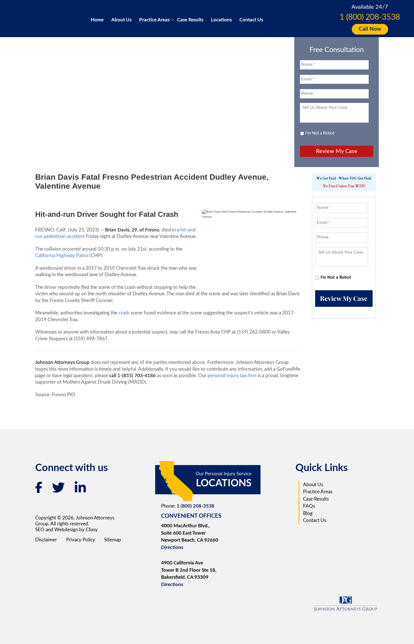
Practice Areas (154, 19)
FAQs (309, 506)
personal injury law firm (233, 375)
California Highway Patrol (61, 255)
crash (124, 312)
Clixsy (92, 529)
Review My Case (336, 151)
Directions (172, 547)
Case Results (190, 19)
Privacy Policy (80, 539)
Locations (221, 19)
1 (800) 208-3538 (370, 17)
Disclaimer (46, 539)
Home (97, 19)
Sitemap (112, 539)
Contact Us (251, 19)
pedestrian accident (64, 236)
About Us (121, 19)
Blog (308, 513)
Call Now (370, 29)
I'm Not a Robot (319, 133)
